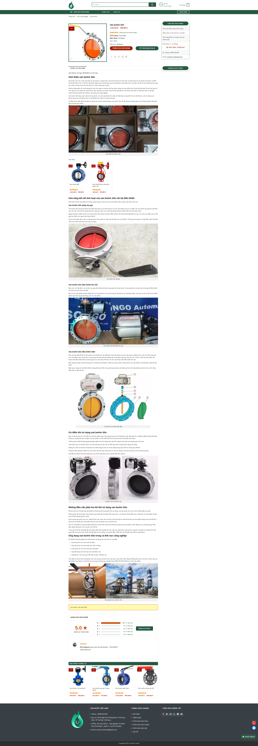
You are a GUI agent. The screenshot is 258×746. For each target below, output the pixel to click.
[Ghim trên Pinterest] (122, 57)
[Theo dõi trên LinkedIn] (178, 714)
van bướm (111, 81)
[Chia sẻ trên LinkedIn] (126, 57)
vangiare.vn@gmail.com (174, 57)
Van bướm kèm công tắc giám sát (101, 185)
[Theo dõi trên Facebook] (163, 714)
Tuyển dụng (137, 717)
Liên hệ (135, 732)
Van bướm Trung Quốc (77, 688)
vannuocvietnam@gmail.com (106, 730)
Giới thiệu (136, 714)
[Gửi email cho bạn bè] (119, 57)
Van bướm (93, 16)
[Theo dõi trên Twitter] (167, 714)
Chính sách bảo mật (140, 728)
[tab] (78, 68)
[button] (184, 5)
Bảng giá (116, 12)
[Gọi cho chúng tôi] (174, 714)
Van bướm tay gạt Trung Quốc (101, 689)
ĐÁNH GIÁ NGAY (144, 628)
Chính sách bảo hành (140, 721)
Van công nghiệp (82, 16)
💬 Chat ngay (248, 737)
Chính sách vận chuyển (141, 724)
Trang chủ (105, 12)
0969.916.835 (174, 52)
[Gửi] (152, 5)
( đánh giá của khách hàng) (127, 32)
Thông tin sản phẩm (77, 68)
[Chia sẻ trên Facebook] (111, 57)
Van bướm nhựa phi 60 (146, 688)
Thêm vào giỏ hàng (121, 48)
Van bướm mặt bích (122, 688)
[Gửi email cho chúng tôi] (170, 714)
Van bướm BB (74, 184)
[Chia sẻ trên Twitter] (115, 57)
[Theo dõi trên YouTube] (181, 714)
